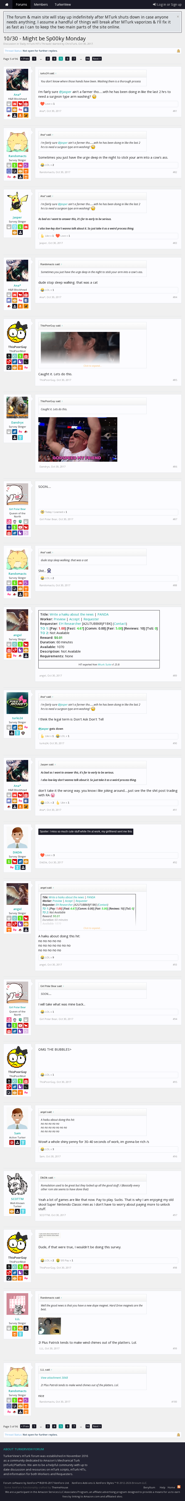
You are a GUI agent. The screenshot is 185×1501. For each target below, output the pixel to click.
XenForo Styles (105, 1483)
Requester (91, 619)
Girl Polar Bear (17, 509)
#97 (175, 1215)
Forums (21, 4)
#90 (175, 743)
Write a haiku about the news (72, 614)
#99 (175, 1348)
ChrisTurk (71, 43)
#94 (175, 1019)
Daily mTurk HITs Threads (35, 43)
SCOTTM (17, 1199)
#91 (175, 809)
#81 (175, 111)
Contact (120, 623)
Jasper (17, 217)
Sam (17, 1133)
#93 (175, 964)
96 (87, 58)
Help (162, 1487)
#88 (175, 585)
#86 (175, 466)
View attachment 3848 (54, 1378)
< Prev (25, 58)
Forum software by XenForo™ (36, 1483)
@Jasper (65, 91)
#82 (175, 172)
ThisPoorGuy (47, 380)
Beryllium (149, 1487)
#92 (175, 862)
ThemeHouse (60, 1487)
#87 (175, 519)
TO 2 (44, 632)
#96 (175, 1156)
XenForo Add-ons (82, 1483)
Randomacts (17, 156)
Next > (97, 58)
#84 (175, 297)
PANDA (103, 614)
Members (41, 4)
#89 (175, 675)
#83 (175, 243)
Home (6, 4)
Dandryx (17, 422)
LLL (17, 1319)
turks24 (17, 718)
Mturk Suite (104, 664)
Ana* (17, 94)
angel (17, 635)
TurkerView (63, 4)
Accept (74, 619)
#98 (175, 1267)
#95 (175, 1082)
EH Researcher (70, 623)
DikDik (17, 852)
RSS (178, 1486)
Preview (59, 619)
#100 (174, 1401)
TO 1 (44, 628)
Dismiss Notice (178, 16)
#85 (175, 380)
